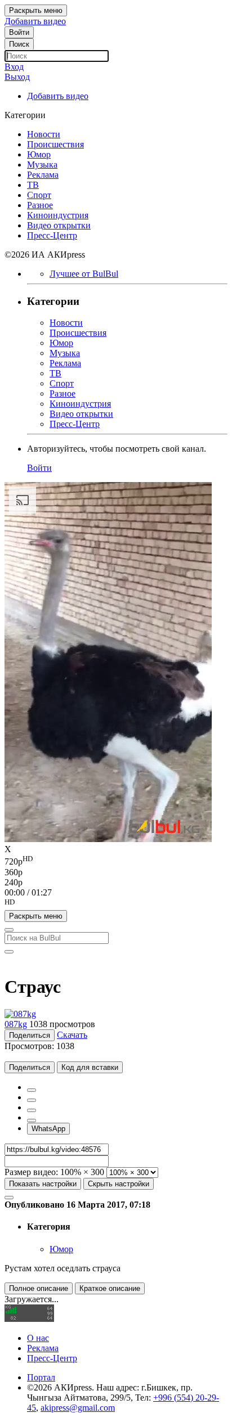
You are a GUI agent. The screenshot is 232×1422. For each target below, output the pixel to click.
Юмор (61, 1249)
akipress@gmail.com (78, 1407)
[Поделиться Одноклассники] (31, 1110)
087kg (16, 1024)
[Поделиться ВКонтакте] (31, 1120)
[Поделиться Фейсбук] (31, 1090)
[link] (19, 32)
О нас (38, 1338)
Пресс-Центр (52, 1358)
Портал (41, 1377)
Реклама (43, 1348)
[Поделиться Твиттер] (31, 1100)
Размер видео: (31, 1172)
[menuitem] (116, 860)
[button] (116, 904)
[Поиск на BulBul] (9, 930)
